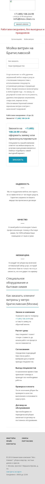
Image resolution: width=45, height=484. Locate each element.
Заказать (17, 159)
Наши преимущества (16, 66)
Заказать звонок (22, 24)
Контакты (11, 444)
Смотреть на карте (13, 472)
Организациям (16, 39)
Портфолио (26, 441)
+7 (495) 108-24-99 (22, 118)
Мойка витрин (29, 39)
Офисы (25, 438)
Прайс (9, 441)
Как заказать (13, 61)
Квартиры (10, 438)
